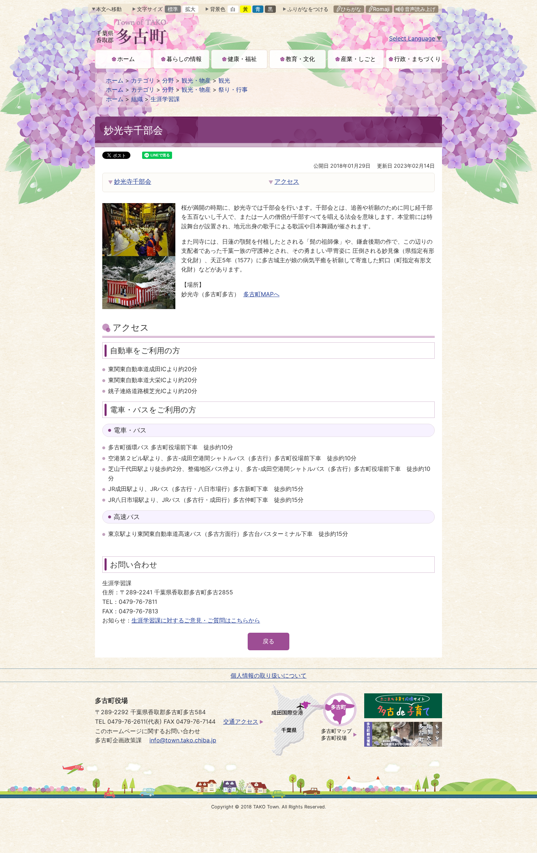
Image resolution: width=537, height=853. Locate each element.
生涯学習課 (165, 99)
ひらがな (351, 9)
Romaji (381, 9)
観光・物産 (196, 80)
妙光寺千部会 (132, 181)
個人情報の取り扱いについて (268, 675)
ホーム (114, 80)
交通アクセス (240, 721)
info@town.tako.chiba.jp (182, 740)
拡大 (190, 9)
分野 (168, 80)
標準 (173, 9)
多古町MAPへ (261, 294)
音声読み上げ (420, 9)
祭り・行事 (233, 89)
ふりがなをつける (307, 9)
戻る (268, 641)
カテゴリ (143, 80)
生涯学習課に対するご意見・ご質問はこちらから (196, 620)
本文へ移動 (109, 9)
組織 (137, 99)
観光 (224, 80)
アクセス (286, 181)
